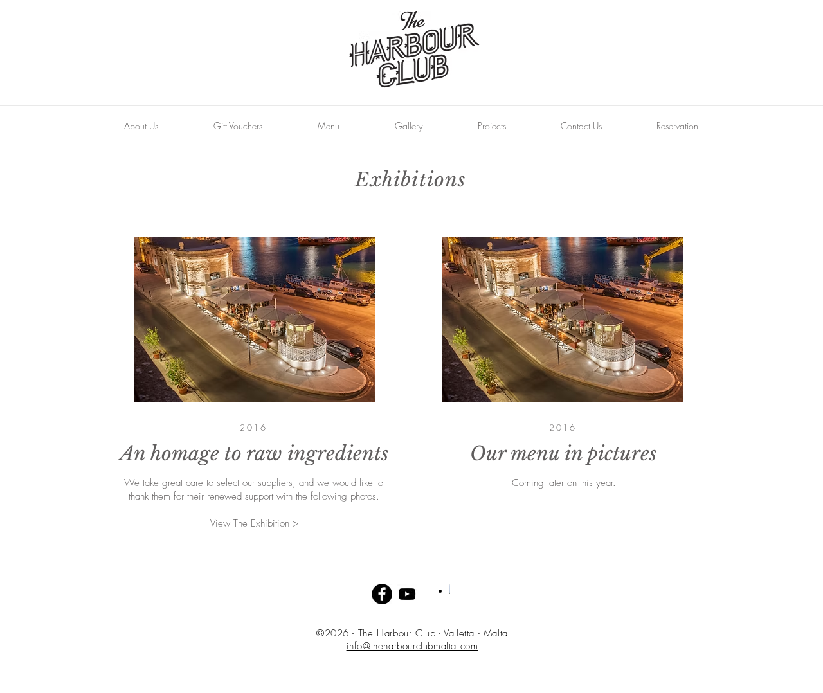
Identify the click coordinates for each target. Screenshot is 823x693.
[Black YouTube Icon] (407, 594)
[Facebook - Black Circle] (382, 594)
